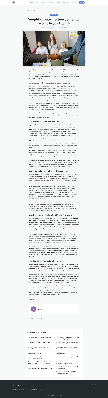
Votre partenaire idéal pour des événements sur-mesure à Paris (67, 352)
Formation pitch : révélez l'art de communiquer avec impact (36, 352)
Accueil (31, 2)
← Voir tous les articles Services (37, 318)
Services (82, 2)
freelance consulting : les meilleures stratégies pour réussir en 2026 (68, 343)
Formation (50, 2)
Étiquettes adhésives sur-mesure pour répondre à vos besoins (66, 372)
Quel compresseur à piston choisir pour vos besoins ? (39, 347)
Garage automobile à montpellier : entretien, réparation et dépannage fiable (67, 338)
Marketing (74, 2)
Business (43, 2)
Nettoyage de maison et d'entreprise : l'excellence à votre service (37, 357)
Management (66, 2)
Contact (94, 384)
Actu (37, 2)
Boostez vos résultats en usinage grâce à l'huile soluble (68, 357)
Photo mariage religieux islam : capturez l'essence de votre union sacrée (66, 347)
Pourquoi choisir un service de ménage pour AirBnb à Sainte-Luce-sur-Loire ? (67, 362)
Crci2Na (18, 385)
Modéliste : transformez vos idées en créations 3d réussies (40, 368)
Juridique (58, 2)
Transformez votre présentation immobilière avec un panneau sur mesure (39, 338)
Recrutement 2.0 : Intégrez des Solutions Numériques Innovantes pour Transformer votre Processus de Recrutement (39, 363)
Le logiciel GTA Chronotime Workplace (39, 86)
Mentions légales (86, 384)
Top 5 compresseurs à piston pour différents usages (39, 343)
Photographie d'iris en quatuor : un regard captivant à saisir (67, 367)
